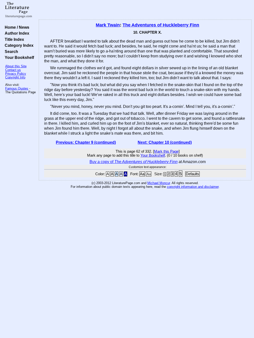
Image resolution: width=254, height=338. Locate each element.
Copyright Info (15, 77)
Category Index (18, 45)
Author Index (16, 33)
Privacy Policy (15, 73)
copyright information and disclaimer (193, 187)
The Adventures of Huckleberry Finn (161, 25)
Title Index (13, 39)
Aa (142, 174)
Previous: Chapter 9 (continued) (86, 142)
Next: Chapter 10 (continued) (165, 142)
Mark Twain (108, 25)
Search (10, 51)
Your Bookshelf (18, 57)
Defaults (192, 174)
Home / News (16, 27)
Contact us (13, 70)
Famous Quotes (16, 88)
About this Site (16, 66)
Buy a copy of (134, 162)
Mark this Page (166, 151)
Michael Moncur (158, 183)
